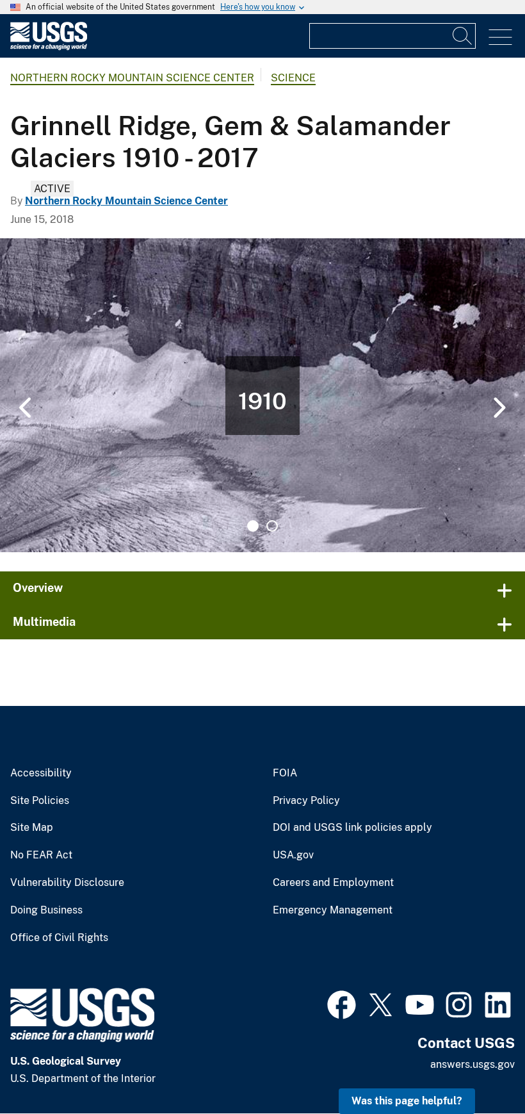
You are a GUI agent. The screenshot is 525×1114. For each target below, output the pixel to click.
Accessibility (41, 773)
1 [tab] (253, 526)
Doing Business (46, 910)
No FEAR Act (41, 855)
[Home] (48, 47)
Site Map (31, 827)
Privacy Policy (306, 801)
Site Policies (39, 801)
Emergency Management (332, 910)
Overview (38, 587)
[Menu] (500, 37)
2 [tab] (272, 526)
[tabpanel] (262, 395)
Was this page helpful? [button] (406, 1101)
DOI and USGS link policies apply (352, 827)
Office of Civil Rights (59, 938)
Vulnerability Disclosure (67, 883)
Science (293, 78)
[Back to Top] (478, 1067)
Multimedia (44, 621)
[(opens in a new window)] (342, 1003)
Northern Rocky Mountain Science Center (132, 78)
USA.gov (293, 855)
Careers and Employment (333, 883)
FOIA (285, 773)
